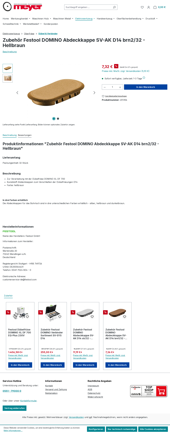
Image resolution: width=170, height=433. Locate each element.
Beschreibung (10, 51)
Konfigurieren (96, 429)
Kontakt (49, 385)
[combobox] (87, 7)
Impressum (93, 385)
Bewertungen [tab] (24, 135)
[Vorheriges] (17, 92)
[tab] (10, 135)
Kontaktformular (28, 400)
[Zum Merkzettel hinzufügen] (27, 316)
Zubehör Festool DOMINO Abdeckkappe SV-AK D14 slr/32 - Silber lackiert (83, 334)
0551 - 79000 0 (12, 391)
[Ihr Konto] (148, 7)
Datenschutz (94, 393)
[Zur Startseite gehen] (22, 7)
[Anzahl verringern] (104, 87)
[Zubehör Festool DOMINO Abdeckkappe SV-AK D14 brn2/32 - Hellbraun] (55, 92)
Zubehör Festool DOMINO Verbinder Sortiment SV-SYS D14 (52, 334)
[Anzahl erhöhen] (120, 87)
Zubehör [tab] (8, 295)
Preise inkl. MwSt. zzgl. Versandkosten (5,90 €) (125, 71)
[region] (49, 92)
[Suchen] (114, 7)
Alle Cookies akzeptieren (153, 429)
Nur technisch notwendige (121, 429)
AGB (90, 389)
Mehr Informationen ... (13, 430)
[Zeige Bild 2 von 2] (58, 119)
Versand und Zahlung (56, 389)
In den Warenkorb (145, 87)
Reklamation (51, 393)
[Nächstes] (94, 92)
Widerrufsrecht (95, 397)
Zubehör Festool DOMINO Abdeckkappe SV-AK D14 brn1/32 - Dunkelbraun (115, 334)
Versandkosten (76, 417)
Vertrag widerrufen (14, 408)
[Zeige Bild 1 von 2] (54, 119)
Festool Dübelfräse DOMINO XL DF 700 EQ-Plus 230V (19, 332)
